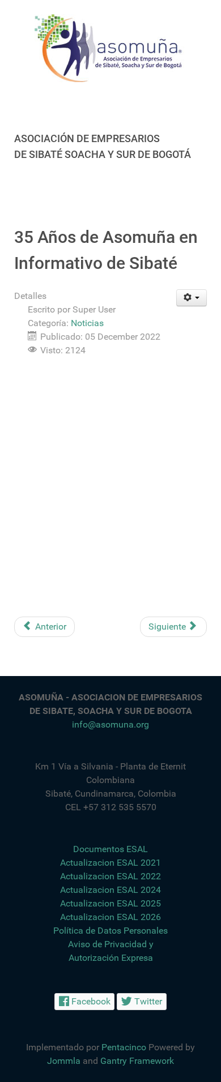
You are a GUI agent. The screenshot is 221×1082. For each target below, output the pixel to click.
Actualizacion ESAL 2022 (110, 876)
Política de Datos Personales (110, 930)
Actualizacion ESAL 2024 (110, 889)
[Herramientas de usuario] (191, 297)
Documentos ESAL (110, 849)
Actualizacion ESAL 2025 (110, 903)
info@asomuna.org (110, 724)
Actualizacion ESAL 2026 (110, 917)
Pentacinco (123, 1047)
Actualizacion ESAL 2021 (110, 862)
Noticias (87, 323)
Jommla (63, 1060)
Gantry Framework (137, 1060)
